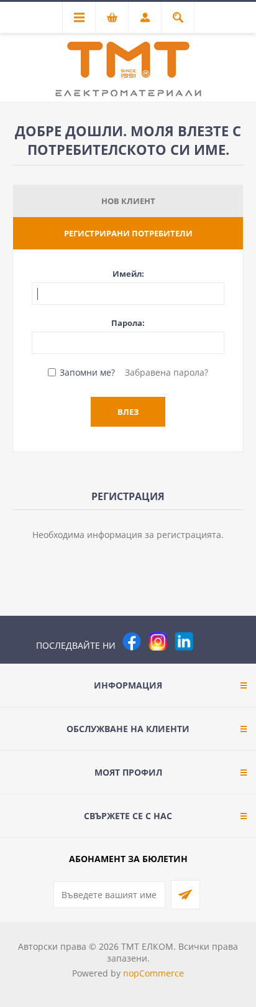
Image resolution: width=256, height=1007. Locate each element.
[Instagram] (158, 641)
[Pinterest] (210, 641)
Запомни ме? (87, 372)
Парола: (128, 322)
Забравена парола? (166, 372)
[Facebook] (132, 641)
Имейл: (128, 273)
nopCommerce (153, 973)
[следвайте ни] (184, 641)
